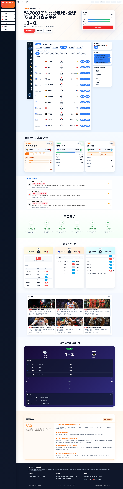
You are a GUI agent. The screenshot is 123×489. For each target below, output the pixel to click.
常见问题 (97, 1)
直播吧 (100, 476)
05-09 (55, 47)
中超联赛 (91, 476)
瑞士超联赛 (58, 478)
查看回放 (82, 61)
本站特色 (119, 1)
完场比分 (39, 476)
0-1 (36, 154)
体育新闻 (102, 1)
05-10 (63, 47)
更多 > (111, 394)
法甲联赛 (71, 476)
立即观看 (96, 47)
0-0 (27, 154)
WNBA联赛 (68, 478)
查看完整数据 (98, 27)
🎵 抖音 (85, 479)
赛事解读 (113, 1)
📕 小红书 (95, 479)
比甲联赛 (63, 478)
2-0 (32, 154)
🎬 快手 (90, 479)
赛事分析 (87, 73)
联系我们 (74, 485)
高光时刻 (87, 61)
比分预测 (108, 1)
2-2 (40, 154)
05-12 (79, 47)
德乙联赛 (58, 476)
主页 (92, 1)
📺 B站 (99, 479)
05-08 (47, 47)
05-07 (39, 47)
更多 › (109, 296)
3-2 (44, 154)
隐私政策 (59, 485)
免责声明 (69, 485)
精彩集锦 (39, 30)
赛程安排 (51, 44)
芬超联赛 (75, 476)
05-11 (71, 47)
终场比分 (38, 44)
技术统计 (48, 30)
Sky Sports (86, 476)
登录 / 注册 (30, 95)
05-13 (39, 50)
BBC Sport (96, 476)
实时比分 (45, 44)
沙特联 (67, 476)
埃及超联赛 (63, 476)
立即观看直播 (29, 30)
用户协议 (64, 485)
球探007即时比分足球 (8, 3)
